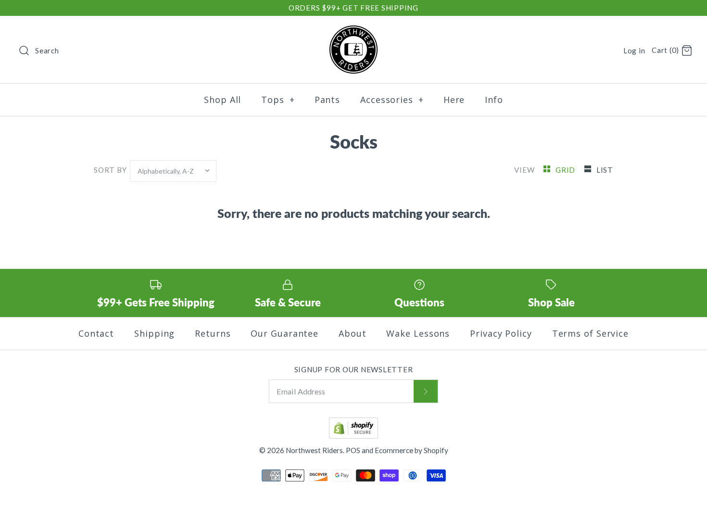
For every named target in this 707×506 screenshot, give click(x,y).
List (604, 169)
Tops (277, 99)
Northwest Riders (314, 450)
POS (353, 450)
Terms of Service (590, 333)
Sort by (110, 169)
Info (494, 99)
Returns (212, 333)
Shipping (154, 333)
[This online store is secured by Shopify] (353, 435)
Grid (566, 169)
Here (454, 99)
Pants (328, 99)
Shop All (222, 99)
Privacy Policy (501, 333)
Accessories (392, 99)
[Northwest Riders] (353, 32)
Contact (96, 333)
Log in (634, 50)
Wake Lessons (418, 333)
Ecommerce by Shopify (411, 450)
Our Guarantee (284, 333)
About (352, 333)
